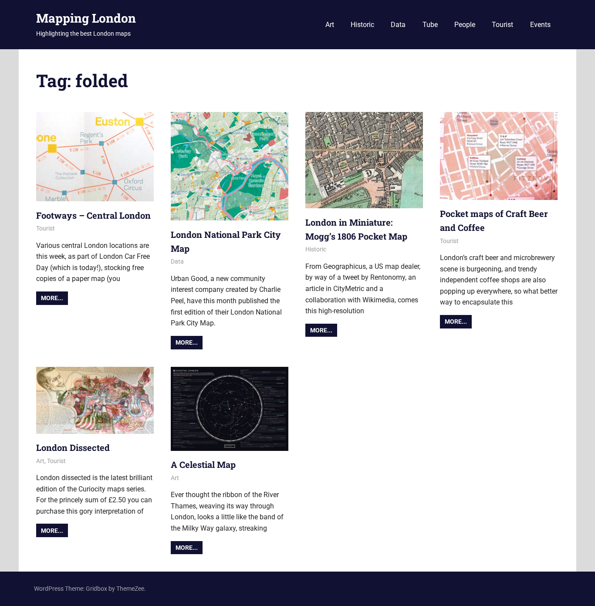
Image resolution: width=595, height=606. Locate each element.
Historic (362, 24)
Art (329, 24)
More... (52, 298)
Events (540, 24)
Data (398, 24)
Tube (430, 24)
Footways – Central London (93, 215)
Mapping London (86, 18)
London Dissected (73, 447)
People (464, 24)
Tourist (502, 24)
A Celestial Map (203, 464)
